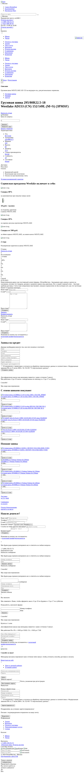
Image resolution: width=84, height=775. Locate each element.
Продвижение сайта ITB (9, 756)
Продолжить (5, 716)
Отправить (5, 590)
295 (6, 143)
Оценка (3, 318)
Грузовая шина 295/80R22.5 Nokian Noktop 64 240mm (19, 485)
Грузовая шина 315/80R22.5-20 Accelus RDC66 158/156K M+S (22, 408)
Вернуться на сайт (7, 660)
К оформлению (6, 762)
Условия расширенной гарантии (12, 179)
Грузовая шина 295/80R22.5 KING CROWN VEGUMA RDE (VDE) (24, 450)
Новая (7, 161)
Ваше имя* (5, 289)
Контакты (8, 47)
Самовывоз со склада (5, 503)
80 (6, 147)
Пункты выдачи (7, 20)
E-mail (3, 522)
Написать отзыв (6, 113)
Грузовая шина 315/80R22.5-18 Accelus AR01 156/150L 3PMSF (22, 396)
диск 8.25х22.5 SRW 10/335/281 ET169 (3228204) (18, 431)
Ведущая (8, 136)
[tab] (13, 665)
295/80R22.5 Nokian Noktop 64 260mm (14, 461)
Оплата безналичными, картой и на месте (9, 508)
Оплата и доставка (11, 42)
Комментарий (6, 531)
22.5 (6, 150)
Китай (7, 154)
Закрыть (4, 312)
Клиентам (8, 54)
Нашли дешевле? (7, 128)
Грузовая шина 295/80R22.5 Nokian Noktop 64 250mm (19, 473)
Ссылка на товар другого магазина (13, 526)
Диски (7, 38)
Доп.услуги (9, 45)
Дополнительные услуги (13, 727)
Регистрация (12, 80)
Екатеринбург (10, 9)
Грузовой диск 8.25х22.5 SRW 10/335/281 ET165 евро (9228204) (23, 420)
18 (6, 158)
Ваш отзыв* (5, 308)
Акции (7, 43)
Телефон (4, 520)
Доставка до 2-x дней (5, 497)
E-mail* (3, 292)
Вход (5, 80)
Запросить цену (6, 126)
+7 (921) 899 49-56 (7, 23)
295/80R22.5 (9, 139)
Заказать (4, 124)
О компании (9, 51)
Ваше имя (5, 518)
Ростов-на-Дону (10, 11)
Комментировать (7, 314)
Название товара (7, 524)
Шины (7, 36)
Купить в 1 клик (6, 404)
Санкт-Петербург (11, 7)
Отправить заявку (7, 370)
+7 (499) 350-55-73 (7, 22)
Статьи (7, 729)
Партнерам (9, 53)
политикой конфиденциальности (12, 336)
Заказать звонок (7, 564)
